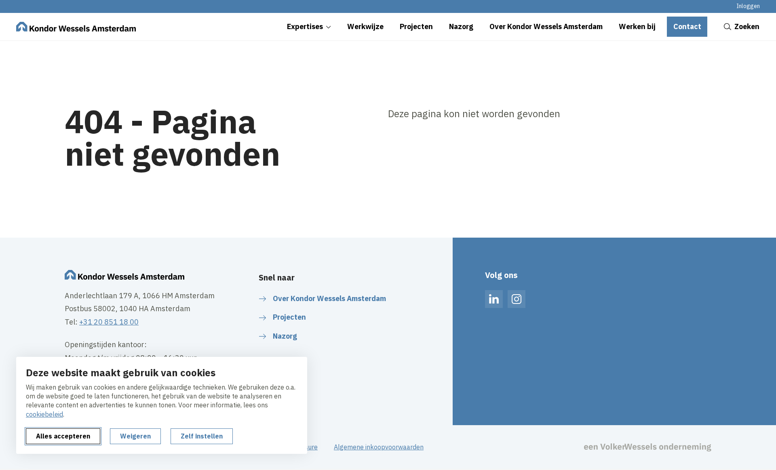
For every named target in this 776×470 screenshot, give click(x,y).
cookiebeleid (44, 414)
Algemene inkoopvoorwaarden (379, 447)
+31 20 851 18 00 (109, 322)
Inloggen (748, 6)
